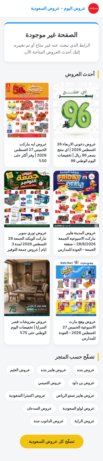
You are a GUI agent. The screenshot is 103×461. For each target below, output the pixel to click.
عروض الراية (84, 421)
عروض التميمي (49, 382)
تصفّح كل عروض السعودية (51, 441)
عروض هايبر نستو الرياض (75, 395)
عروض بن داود (83, 382)
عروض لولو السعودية (78, 408)
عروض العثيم (20, 369)
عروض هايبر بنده (53, 369)
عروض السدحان (39, 408)
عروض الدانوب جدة (48, 421)
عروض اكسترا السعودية (27, 395)
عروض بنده (85, 369)
